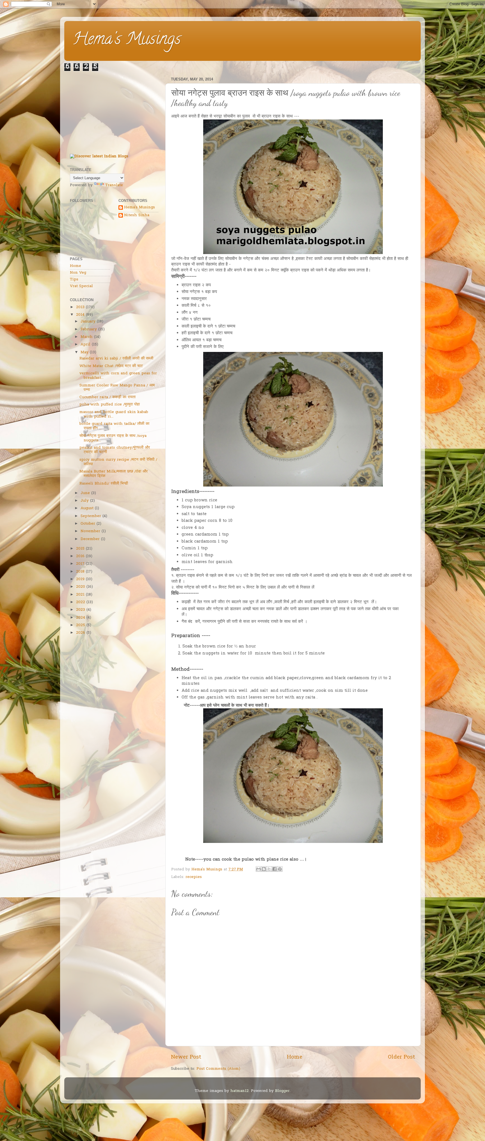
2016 (80, 556)
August (87, 508)
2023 (80, 610)
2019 (80, 579)
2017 (80, 564)
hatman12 (239, 1091)
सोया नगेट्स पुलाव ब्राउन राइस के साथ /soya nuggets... (113, 438)
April (85, 344)
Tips (74, 279)
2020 (80, 587)
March (87, 337)
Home (294, 1057)
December (90, 539)
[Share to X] (269, 869)
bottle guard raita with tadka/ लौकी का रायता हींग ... (114, 426)
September (91, 516)
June (85, 493)
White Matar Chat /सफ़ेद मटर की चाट (111, 366)
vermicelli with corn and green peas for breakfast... (118, 376)
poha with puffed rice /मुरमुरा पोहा (109, 404)
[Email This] (258, 869)
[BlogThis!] (264, 869)
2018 (80, 572)
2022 (80, 602)
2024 (80, 618)
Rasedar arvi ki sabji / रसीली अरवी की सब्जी (116, 358)
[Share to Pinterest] (280, 869)
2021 (80, 595)
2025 (80, 625)
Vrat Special (81, 286)
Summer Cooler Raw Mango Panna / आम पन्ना (117, 388)
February (89, 329)
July (85, 501)
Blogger (282, 1091)
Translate (114, 185)
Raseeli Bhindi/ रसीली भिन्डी (103, 484)
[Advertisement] (114, 110)
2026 (80, 633)
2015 (80, 549)
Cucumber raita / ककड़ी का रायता (107, 397)
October (88, 524)
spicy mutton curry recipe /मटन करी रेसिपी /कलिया (118, 462)
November (90, 531)
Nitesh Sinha (136, 215)
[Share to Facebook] (274, 869)
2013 (80, 307)
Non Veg (78, 273)
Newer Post (186, 1057)
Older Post (401, 1057)
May (84, 352)
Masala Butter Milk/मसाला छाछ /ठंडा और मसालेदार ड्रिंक (113, 474)
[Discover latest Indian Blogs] (99, 156)
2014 (80, 315)
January (88, 321)
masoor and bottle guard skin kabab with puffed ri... (113, 414)
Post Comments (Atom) (218, 1069)
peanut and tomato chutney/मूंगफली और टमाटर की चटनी (114, 450)
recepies (194, 877)
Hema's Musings (127, 40)
